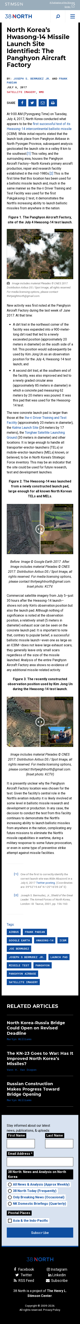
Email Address (20, 1154)
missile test (19, 965)
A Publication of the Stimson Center (62, 5)
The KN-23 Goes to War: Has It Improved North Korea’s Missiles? (40, 1058)
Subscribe (59, 1280)
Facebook (25, 1269)
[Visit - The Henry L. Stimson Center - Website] (20, 4)
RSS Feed (26, 1280)
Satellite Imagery (21, 92)
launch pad (58, 957)
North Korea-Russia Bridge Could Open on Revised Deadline (36, 1028)
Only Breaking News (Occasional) (38, 1197)
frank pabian (35, 932)
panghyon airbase (22, 973)
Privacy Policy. (52, 1309)
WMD (41, 92)
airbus (14, 932)
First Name (16, 1135)
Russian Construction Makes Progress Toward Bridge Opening (33, 1089)
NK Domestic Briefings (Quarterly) (39, 1204)
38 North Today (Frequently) (34, 1191)
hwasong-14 (44, 940)
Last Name (54, 1135)
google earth (19, 940)
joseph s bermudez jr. (26, 957)
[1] (29, 154)
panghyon (42, 965)
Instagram (59, 1269)
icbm (62, 940)
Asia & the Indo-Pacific (30, 1221)
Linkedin (59, 1275)
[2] (51, 173)
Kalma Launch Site (25, 428)
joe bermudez (19, 948)
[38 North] (40, 1259)
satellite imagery (23, 982)
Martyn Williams (19, 1039)
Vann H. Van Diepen (22, 1070)
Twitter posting (45, 882)
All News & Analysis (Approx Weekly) (41, 1184)
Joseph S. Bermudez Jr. (31, 78)
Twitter (26, 1275)
